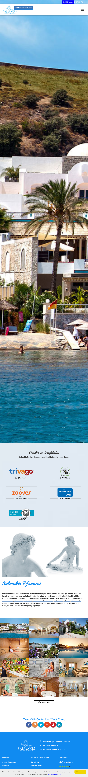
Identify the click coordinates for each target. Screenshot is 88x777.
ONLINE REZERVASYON (23, 7)
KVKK (77, 2)
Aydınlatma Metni (54, 774)
